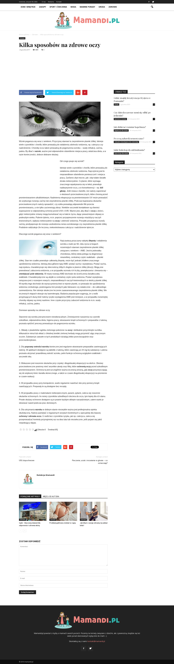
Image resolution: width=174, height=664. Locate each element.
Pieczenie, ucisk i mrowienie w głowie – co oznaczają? (90, 461)
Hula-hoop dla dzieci (121, 153)
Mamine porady (87, 7)
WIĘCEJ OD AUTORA (51, 496)
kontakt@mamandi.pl (96, 641)
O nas (44, 2)
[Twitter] (153, 1)
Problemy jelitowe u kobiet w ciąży (62, 523)
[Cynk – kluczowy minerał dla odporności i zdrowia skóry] (33, 511)
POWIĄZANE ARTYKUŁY (30, 496)
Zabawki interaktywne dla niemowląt (126, 142)
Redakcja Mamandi (46, 475)
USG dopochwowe (26, 460)
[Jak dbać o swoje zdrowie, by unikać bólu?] (94, 511)
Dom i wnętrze (28, 7)
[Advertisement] (87, 71)
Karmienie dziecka (120, 119)
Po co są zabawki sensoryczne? (129, 138)
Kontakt (59, 2)
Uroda (102, 7)
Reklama (51, 2)
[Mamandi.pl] (87, 20)
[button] (152, 7)
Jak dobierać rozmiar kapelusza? (130, 127)
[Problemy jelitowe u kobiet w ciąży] (63, 511)
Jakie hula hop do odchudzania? (129, 150)
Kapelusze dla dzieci (121, 130)
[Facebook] (149, 1)
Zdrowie (113, 7)
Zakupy (42, 7)
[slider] (26, 429)
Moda (73, 7)
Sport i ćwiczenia (58, 7)
